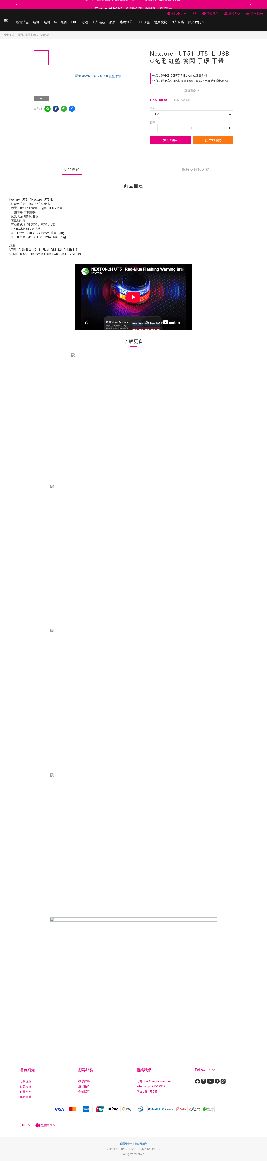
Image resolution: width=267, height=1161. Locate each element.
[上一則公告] (17, 4)
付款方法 (25, 1086)
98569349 (158, 1086)
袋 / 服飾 (60, 22)
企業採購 (177, 22)
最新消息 (22, 22)
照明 (47, 22)
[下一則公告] (250, 4)
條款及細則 (141, 1143)
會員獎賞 (160, 22)
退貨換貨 (84, 1086)
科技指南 (25, 1091)
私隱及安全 (126, 1143)
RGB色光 (44, 34)
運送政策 (25, 1096)
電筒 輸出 (31, 34)
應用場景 (126, 22)
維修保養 (84, 1081)
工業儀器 (98, 22)
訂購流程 (25, 1081)
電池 (85, 22)
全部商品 (9, 34)
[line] (47, 109)
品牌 (112, 22)
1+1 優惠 (143, 22)
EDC (74, 22)
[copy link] (72, 109)
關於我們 (194, 22)
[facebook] (56, 109)
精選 (36, 22)
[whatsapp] (64, 109)
